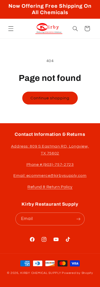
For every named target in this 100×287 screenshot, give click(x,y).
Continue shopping (50, 98)
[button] (11, 28)
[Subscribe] (78, 219)
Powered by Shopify (77, 273)
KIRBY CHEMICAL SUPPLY (40, 273)
